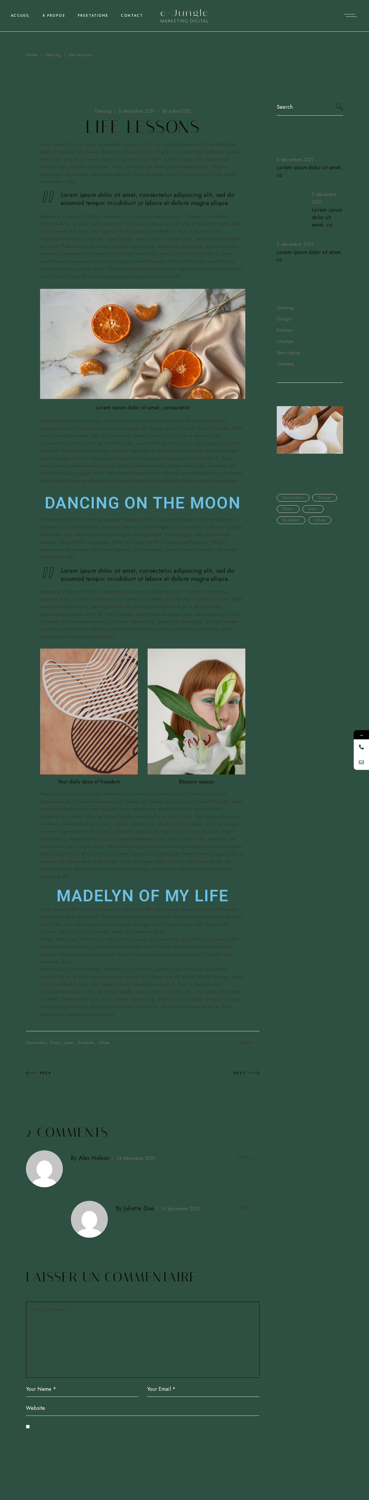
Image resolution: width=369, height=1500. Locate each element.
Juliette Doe (139, 1208)
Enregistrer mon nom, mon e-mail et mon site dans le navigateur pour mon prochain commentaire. (130, 1427)
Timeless (285, 364)
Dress (55, 1042)
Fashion (284, 330)
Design (284, 319)
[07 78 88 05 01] (361, 747)
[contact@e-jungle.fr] (361, 762)
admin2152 (176, 111)
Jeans (70, 1042)
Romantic (86, 1042)
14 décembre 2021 (135, 1158)
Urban (104, 1042)
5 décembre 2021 (136, 111)
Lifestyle (285, 341)
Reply (245, 1157)
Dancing (53, 55)
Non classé (288, 352)
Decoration (36, 1042)
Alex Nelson (94, 1158)
